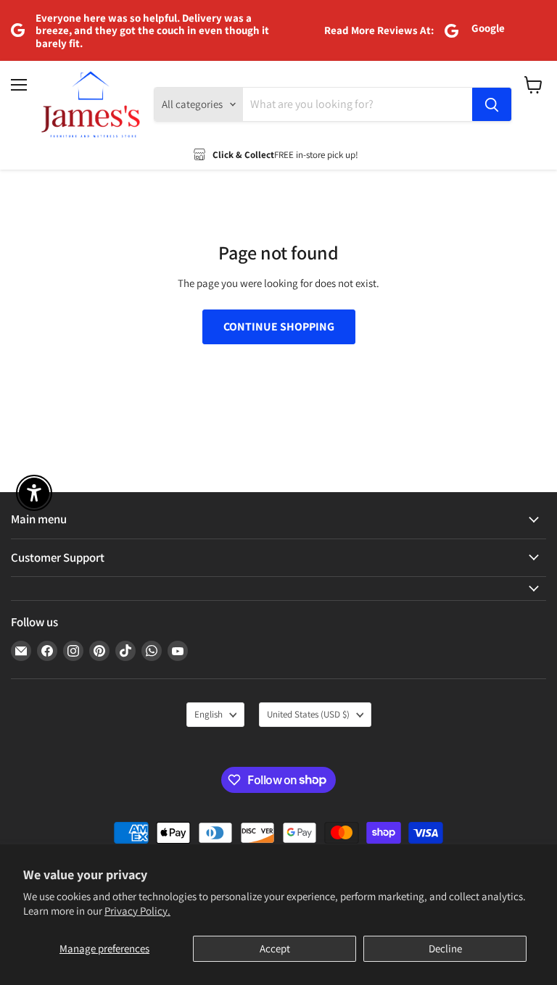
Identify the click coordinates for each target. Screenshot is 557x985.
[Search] (491, 104)
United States (308, 714)
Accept (275, 948)
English (208, 714)
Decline (445, 948)
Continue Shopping (278, 326)
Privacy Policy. (137, 911)
